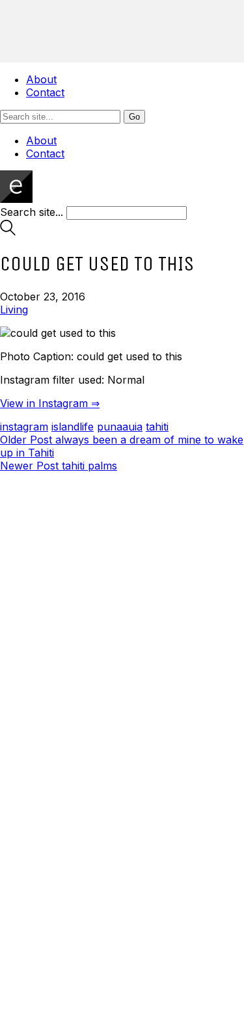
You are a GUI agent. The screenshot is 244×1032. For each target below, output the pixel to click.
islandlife (72, 426)
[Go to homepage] (16, 198)
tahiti (157, 426)
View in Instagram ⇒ (50, 403)
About (41, 79)
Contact (45, 92)
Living (14, 309)
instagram (24, 426)
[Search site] (8, 231)
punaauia (119, 426)
